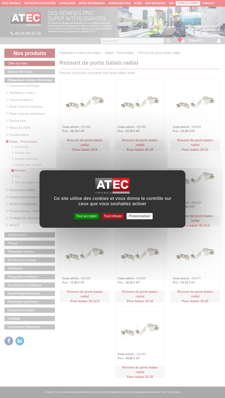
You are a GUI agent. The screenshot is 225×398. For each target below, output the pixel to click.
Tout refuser (113, 216)
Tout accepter (86, 216)
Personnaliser (140, 216)
